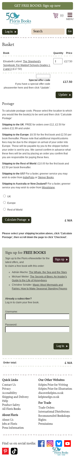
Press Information (13, 428)
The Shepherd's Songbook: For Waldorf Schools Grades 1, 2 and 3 (27, 65)
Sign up (59, 259)
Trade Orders (46, 407)
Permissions (45, 424)
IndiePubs (28, 177)
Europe (11, 203)
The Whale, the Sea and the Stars (48, 272)
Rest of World (14, 209)
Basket (56, 15)
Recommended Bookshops (54, 416)
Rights (42, 420)
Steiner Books (46, 177)
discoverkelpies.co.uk (50, 393)
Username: (11, 311)
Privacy (6, 389)
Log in (9, 31)
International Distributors (54, 411)
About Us (7, 420)
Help (5, 401)
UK (9, 196)
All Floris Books (11, 409)
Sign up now (37, 6)
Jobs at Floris (9, 424)
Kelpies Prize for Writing (53, 385)
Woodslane (48, 187)
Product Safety (11, 405)
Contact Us (9, 385)
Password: (11, 324)
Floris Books (11, 13)
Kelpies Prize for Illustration (55, 389)
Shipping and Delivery (15, 397)
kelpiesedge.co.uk (48, 397)
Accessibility (9, 393)
